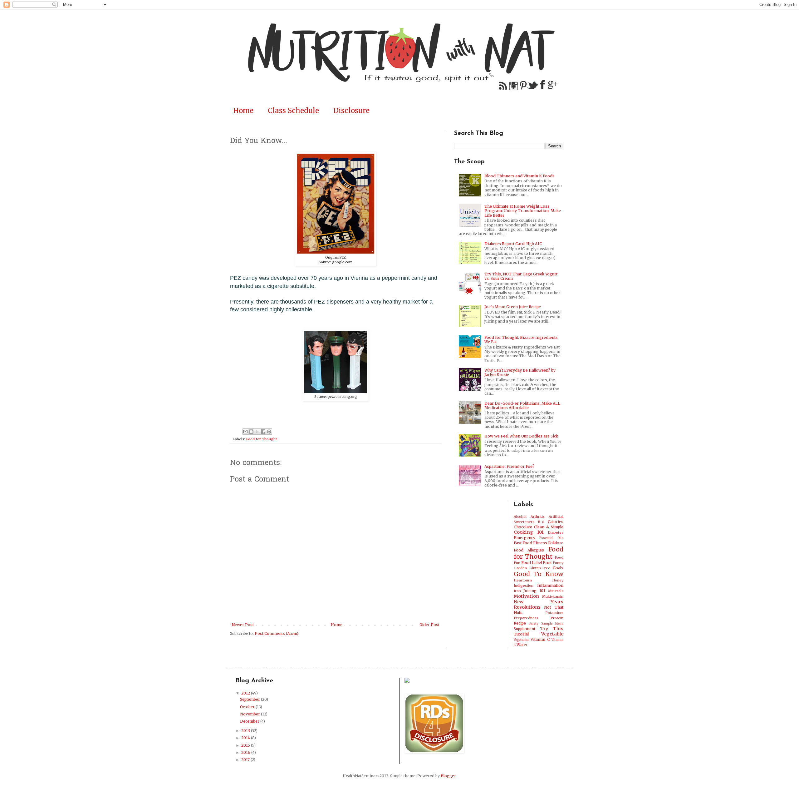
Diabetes (555, 532)
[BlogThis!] (251, 431)
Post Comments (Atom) (276, 633)
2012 (246, 693)
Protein (557, 618)
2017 (246, 759)
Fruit (547, 562)
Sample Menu (552, 623)
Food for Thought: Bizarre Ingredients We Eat (521, 339)
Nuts (518, 612)
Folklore (555, 543)
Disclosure (351, 110)
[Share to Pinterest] (269, 431)
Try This (551, 628)
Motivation (526, 596)
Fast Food (523, 543)
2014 (246, 737)
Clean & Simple (548, 527)
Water (522, 644)
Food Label (531, 562)
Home (243, 110)
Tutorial (521, 634)
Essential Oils (551, 538)
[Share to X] (257, 431)
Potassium (554, 613)
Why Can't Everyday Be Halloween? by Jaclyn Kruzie (520, 372)
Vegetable (552, 634)
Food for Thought (261, 439)
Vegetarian (521, 640)
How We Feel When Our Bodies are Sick (521, 436)
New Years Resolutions (539, 604)
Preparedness (526, 618)
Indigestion (523, 585)
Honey (557, 580)
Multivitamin (552, 596)
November (250, 714)
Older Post (429, 624)
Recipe (520, 623)
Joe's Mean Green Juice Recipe (512, 306)
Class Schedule (293, 110)
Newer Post (243, 624)
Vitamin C (540, 639)
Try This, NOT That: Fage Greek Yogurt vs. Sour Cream (520, 276)
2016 (246, 752)
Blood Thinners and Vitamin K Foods (519, 176)
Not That (553, 607)
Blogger (448, 776)
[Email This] (245, 431)
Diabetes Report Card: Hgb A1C (513, 243)
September (250, 699)
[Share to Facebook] (263, 431)
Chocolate (523, 527)
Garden (520, 568)
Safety (533, 623)
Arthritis (538, 516)
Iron (517, 591)
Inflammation (550, 585)
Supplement (524, 628)
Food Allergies (529, 550)
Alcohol (520, 516)
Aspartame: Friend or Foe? (509, 466)
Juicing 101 (534, 590)
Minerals (555, 591)
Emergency (524, 537)
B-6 (541, 522)
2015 (246, 745)
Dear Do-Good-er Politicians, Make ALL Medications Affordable (522, 405)
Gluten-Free (539, 568)
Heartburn (523, 580)
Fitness (540, 543)
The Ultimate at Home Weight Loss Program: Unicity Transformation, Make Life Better (522, 211)
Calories (555, 521)
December (250, 721)
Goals (558, 568)
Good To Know (539, 574)
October (248, 706)
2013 (246, 730)
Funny (558, 563)
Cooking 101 (529, 532)
